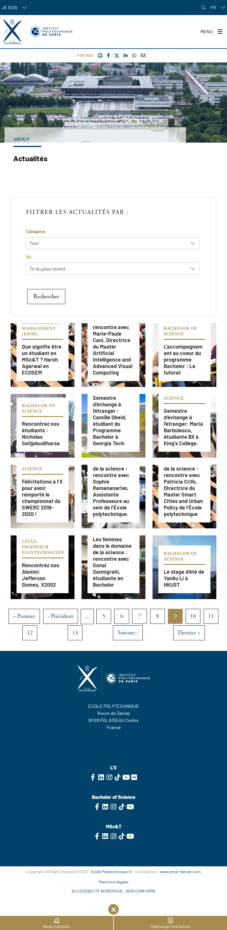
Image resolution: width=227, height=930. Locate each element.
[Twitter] (116, 56)
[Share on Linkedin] (126, 55)
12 (32, 634)
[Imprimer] (100, 55)
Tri (28, 257)
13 (77, 634)
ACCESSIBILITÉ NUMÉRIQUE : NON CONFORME (114, 890)
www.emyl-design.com (180, 871)
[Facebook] (108, 55)
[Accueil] (37, 31)
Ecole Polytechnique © (111, 871)
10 (195, 618)
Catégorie (35, 231)
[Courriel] (143, 55)
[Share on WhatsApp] (134, 55)
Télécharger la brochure (170, 926)
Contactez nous (113, 739)
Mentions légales (114, 881)
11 (213, 618)
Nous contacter (56, 926)
